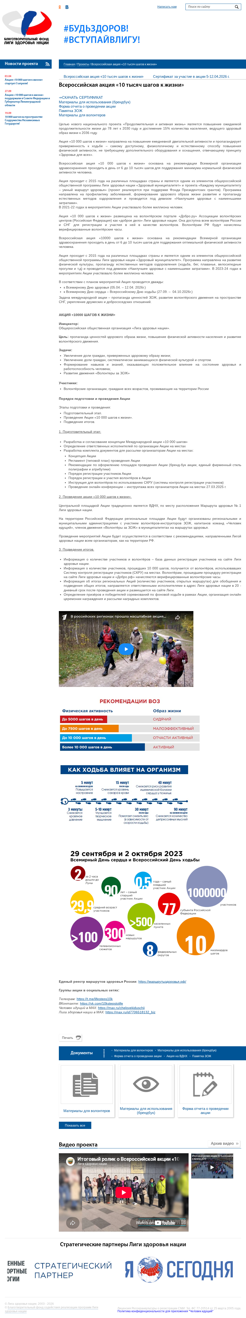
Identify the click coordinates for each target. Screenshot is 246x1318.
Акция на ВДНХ (176, 1056)
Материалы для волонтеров (82, 115)
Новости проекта (21, 64)
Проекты (83, 64)
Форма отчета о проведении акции (87, 106)
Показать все (75, 1125)
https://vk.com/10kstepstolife (101, 1003)
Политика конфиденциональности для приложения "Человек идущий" (165, 1311)
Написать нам (167, 6)
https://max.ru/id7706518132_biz (130, 1012)
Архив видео (222, 1143)
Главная (69, 64)
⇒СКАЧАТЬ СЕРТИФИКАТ (81, 97)
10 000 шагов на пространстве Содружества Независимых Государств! (24, 120)
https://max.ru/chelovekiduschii (121, 1008)
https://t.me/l (86, 999)
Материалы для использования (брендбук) (94, 102)
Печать (67, 1038)
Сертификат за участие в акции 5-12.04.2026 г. (191, 76)
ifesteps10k (104, 999)
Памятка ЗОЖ (70, 111)
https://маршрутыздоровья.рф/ (162, 981)
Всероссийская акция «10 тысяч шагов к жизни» (103, 76)
